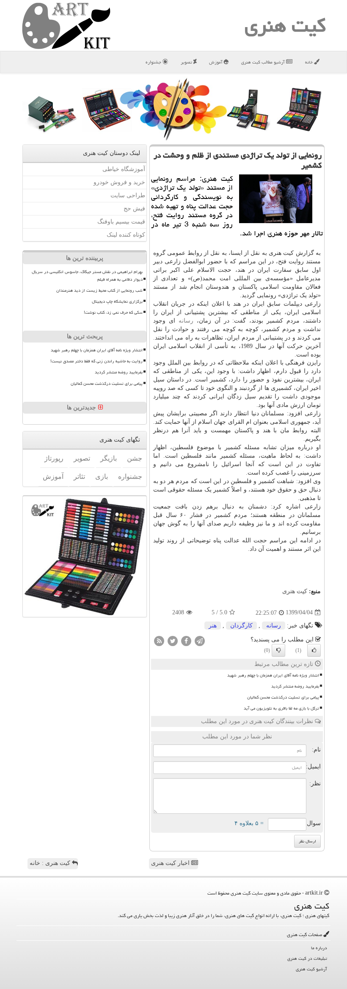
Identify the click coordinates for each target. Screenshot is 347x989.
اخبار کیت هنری (171, 863)
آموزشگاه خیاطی (123, 169)
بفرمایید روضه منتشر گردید (295, 686)
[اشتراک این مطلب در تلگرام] (200, 640)
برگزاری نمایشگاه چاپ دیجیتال (117, 301)
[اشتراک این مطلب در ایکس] (173, 640)
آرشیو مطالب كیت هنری (263, 62)
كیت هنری (285, 25)
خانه (309, 62)
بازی (101, 476)
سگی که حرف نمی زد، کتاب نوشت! (113, 312)
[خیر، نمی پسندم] (278, 650)
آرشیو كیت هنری (311, 968)
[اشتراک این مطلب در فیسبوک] (186, 640)
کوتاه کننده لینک (126, 235)
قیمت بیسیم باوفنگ (121, 221)
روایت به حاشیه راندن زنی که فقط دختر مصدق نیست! (96, 361)
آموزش (216, 62)
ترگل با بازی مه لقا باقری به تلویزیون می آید (281, 708)
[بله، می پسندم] (314, 650)
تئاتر (79, 476)
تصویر (187, 62)
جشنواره (154, 62)
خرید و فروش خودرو (119, 182)
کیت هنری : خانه (51, 863)
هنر (213, 625)
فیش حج (134, 208)
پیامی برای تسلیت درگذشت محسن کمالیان (283, 697)
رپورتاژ (53, 458)
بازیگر (108, 458)
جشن (134, 458)
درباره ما (319, 947)
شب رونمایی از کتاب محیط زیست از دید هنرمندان (99, 290)
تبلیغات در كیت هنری (307, 958)
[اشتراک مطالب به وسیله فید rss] (159, 640)
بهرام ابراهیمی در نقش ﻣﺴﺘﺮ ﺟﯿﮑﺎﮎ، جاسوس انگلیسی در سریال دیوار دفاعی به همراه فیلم (87, 275)
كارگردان (241, 625)
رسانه (186, 321)
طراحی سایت (127, 195)
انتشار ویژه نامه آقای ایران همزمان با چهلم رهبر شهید (273, 675)
